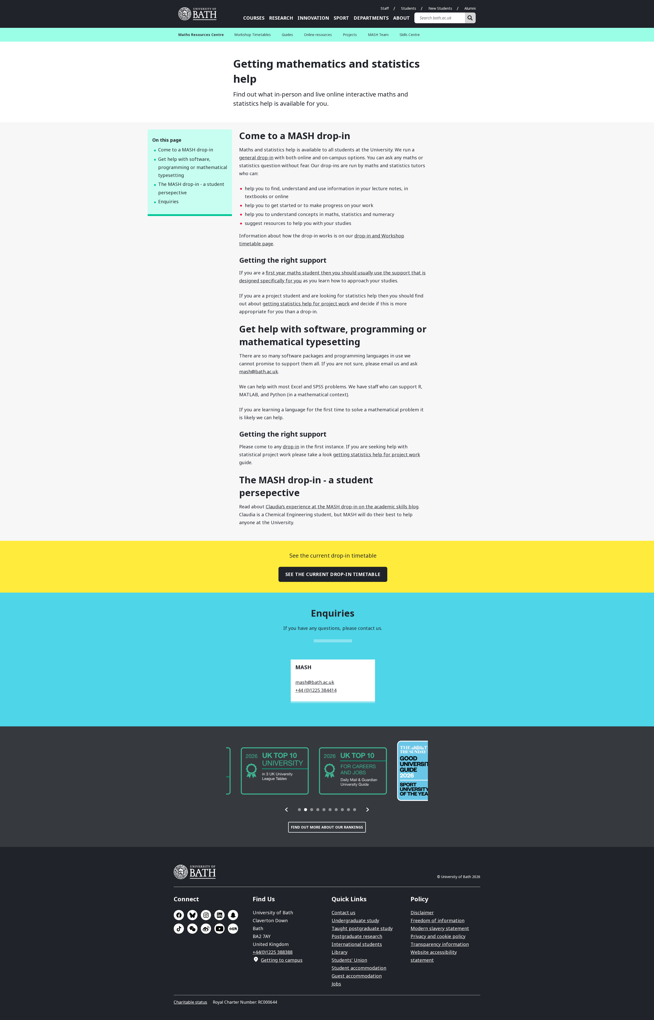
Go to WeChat (192, 928)
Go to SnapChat (233, 915)
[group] (260, 771)
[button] (287, 810)
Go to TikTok (179, 928)
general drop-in (256, 157)
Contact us (343, 912)
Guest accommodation (357, 976)
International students (357, 944)
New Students (440, 8)
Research (281, 18)
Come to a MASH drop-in (185, 150)
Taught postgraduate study (362, 928)
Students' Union (349, 960)
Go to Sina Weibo (206, 928)
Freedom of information (437, 920)
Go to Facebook (179, 915)
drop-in (291, 446)
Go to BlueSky (192, 915)
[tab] (299, 809)
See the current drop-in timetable (332, 574)
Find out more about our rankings (327, 827)
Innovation (313, 18)
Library (339, 952)
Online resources (318, 34)
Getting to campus (281, 960)
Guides (287, 34)
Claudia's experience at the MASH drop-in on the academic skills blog (342, 506)
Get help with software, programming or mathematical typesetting (192, 167)
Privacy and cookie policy (438, 936)
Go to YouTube (219, 928)
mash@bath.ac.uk (258, 371)
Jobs (336, 984)
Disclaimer (422, 912)
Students (408, 8)
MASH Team (378, 34)
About (401, 18)
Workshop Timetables (252, 34)
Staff (385, 8)
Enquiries (168, 201)
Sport (341, 18)
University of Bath (199, 14)
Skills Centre (410, 34)
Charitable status (190, 1002)
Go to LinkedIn (219, 915)
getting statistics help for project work (306, 304)
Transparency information (440, 944)
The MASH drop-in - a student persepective (191, 188)
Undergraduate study (355, 920)
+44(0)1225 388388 (273, 952)
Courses (253, 18)
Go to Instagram (206, 915)
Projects (350, 34)
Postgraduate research (357, 936)
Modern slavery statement (440, 928)
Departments (371, 18)
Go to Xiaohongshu (233, 928)
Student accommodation (359, 968)
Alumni (470, 8)
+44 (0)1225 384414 (315, 690)
